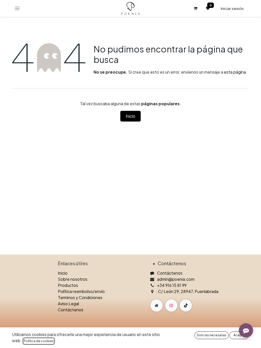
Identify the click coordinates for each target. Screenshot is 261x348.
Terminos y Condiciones (80, 297)
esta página (235, 72)
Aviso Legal (68, 303)
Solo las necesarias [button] (211, 335)
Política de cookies (39, 341)
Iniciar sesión (232, 8)
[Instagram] (171, 305)
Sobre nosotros (72, 279)
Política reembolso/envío (81, 291)
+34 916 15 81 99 (172, 285)
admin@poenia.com (175, 279)
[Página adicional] (156, 305)
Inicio (130, 116)
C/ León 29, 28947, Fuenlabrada (188, 291)
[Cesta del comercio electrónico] (195, 8)
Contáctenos (70, 309)
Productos (68, 285)
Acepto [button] (239, 335)
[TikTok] (186, 305)
